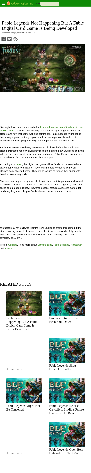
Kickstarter (76, 244)
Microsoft (9, 248)
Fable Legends (61, 244)
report (19, 164)
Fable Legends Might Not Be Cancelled (23, 407)
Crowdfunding (45, 244)
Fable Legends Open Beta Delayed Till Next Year (66, 451)
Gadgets (12, 244)
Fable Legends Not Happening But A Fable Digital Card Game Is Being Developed (21, 323)
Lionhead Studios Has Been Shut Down (63, 320)
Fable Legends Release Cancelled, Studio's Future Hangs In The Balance (66, 409)
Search (37, 4)
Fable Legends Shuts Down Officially (63, 367)
